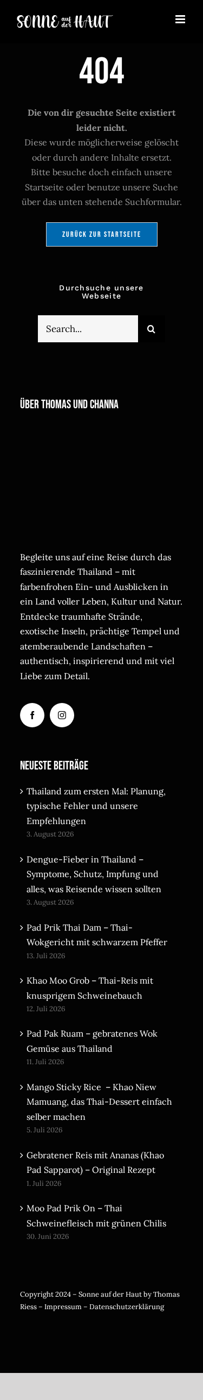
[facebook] (32, 715)
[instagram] (62, 715)
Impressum (63, 1306)
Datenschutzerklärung (126, 1306)
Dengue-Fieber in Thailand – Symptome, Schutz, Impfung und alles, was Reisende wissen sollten (94, 874)
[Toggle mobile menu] (181, 19)
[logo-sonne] (87, 1331)
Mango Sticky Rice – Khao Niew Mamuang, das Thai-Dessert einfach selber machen (99, 1101)
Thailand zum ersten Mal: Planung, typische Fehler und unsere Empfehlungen (96, 806)
